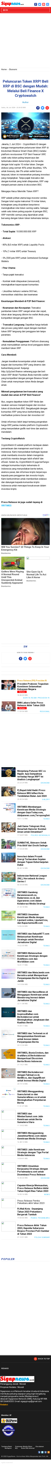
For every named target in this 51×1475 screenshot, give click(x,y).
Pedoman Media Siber (23, 1446)
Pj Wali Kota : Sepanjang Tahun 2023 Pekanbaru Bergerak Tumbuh (30, 1211)
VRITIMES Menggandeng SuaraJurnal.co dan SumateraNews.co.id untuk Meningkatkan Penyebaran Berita (31, 1097)
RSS (48, 1452)
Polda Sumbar (42, 1237)
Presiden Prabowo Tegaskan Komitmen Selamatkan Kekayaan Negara (32, 687)
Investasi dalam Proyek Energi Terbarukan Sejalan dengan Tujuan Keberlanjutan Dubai (32, 860)
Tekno (46, 819)
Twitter (42, 1452)
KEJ (16, 1448)
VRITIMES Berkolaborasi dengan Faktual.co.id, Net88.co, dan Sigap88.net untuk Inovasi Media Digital (31, 1076)
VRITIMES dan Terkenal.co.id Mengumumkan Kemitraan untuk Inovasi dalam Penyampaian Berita (32, 1037)
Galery (46, 799)
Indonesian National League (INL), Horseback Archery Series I (32, 878)
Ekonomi (13, 69)
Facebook (39, 1452)
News (47, 1194)
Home (4, 69)
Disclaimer (40, 1446)
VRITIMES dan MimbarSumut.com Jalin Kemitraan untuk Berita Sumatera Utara (30, 1118)
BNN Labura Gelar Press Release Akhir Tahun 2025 (31, 704)
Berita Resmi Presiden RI (36, 698)
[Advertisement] (25, 41)
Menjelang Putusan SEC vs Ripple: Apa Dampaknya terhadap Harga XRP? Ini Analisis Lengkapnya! (31, 775)
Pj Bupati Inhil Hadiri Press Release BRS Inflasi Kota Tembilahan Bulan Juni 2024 (32, 793)
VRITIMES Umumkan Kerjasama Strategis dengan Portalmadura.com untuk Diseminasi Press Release (32, 1170)
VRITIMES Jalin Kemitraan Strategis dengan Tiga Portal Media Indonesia (32, 1152)
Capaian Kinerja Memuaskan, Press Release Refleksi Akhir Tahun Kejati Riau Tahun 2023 (33, 1188)
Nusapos (8, 1448)
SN (6, 10)
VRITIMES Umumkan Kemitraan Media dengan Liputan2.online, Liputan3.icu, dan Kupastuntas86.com (32, 918)
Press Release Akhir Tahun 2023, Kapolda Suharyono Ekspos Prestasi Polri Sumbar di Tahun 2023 (33, 1229)
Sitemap (45, 1452)
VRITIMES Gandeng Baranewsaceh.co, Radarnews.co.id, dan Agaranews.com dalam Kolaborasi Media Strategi (31, 898)
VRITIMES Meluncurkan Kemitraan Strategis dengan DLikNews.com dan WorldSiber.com (32, 957)
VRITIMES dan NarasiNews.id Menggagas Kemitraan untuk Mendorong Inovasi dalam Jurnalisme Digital (32, 996)
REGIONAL (45, 711)
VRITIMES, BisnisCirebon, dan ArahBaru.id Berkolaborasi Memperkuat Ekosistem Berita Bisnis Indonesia (32, 1057)
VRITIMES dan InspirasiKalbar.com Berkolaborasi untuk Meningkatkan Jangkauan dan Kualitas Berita (33, 1017)
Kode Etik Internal (27, 1448)
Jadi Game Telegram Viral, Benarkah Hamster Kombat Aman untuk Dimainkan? (31, 829)
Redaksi (4, 1404)
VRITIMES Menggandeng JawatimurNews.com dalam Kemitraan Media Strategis (32, 1136)
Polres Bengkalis (40, 835)
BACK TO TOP (44, 1359)
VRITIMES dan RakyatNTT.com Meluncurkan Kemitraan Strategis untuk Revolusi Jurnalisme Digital (33, 938)
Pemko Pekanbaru (40, 1218)
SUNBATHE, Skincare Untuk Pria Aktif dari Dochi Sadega (32, 844)
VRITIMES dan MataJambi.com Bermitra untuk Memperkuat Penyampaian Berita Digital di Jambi (33, 976)
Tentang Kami (6, 1446)
